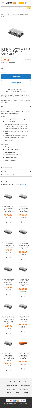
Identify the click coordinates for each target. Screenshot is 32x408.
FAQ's (9, 393)
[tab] (16, 106)
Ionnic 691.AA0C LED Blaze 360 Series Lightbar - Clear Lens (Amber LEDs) (9, 357)
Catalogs (25, 393)
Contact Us (22, 382)
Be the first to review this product (9, 57)
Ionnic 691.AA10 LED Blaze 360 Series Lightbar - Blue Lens (24, 318)
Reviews (3, 171)
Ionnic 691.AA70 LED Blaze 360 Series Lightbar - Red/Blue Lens (9, 244)
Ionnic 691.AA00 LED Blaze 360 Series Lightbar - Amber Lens (24, 356)
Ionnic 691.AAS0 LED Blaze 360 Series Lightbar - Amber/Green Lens (9, 209)
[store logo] (11, 3)
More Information (6, 168)
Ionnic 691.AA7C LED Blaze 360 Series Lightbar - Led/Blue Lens (24, 209)
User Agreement (24, 389)
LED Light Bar (11, 13)
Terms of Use (10, 389)
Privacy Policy (25, 385)
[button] (21, 3)
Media (17, 393)
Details (3, 107)
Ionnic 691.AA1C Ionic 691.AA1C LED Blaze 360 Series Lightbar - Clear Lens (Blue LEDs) (9, 319)
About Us (12, 382)
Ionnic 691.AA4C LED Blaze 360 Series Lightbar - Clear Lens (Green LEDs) (24, 282)
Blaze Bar (19, 13)
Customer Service (11, 385)
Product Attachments (7, 175)
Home (3, 13)
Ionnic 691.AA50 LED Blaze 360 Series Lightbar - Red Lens (9, 281)
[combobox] (16, 7)
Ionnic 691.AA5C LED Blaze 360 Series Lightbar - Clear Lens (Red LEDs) (24, 245)
